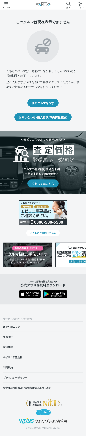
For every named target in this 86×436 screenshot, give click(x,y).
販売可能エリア (11, 326)
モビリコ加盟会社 (12, 357)
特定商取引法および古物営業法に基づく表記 (27, 387)
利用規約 (8, 367)
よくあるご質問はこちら (43, 233)
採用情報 (8, 347)
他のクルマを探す (43, 103)
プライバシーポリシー (15, 377)
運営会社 (8, 336)
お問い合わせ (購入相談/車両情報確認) (43, 117)
